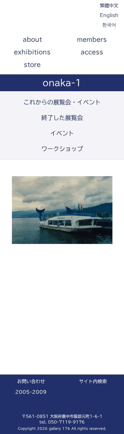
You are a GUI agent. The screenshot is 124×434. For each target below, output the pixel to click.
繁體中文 (109, 5)
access (92, 52)
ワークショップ (62, 149)
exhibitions (32, 52)
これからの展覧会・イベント (62, 102)
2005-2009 (31, 392)
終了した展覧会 (62, 118)
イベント (62, 133)
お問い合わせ (31, 381)
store (32, 64)
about (32, 39)
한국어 (109, 24)
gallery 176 (43, 16)
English (109, 15)
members (92, 39)
